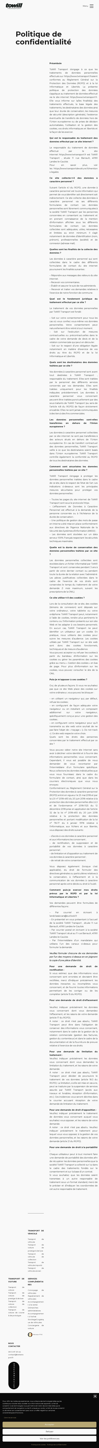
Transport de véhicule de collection (36, 1257)
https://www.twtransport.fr (77, 76)
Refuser (49, 1431)
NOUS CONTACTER (14, 1375)
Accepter (49, 1424)
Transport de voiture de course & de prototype (16, 1312)
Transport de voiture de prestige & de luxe (36, 1248)
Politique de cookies (38, 1445)
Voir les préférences (49, 1438)
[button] (95, 1396)
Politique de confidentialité (56, 1445)
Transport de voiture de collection (16, 1304)
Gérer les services (10, 1418)
